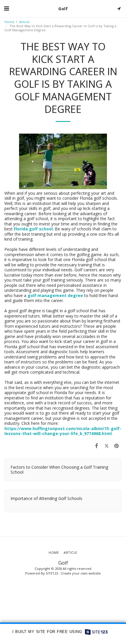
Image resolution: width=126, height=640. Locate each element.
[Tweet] (107, 445)
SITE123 (52, 573)
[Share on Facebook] (96, 445)
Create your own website (81, 573)
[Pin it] (117, 445)
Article (24, 22)
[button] (6, 8)
